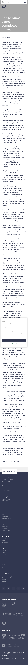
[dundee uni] (6, 614)
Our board (4, 511)
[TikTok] (8, 588)
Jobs (3, 512)
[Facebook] (3, 588)
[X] (18, 588)
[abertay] (19, 614)
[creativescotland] (21, 636)
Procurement (5, 516)
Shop (3, 567)
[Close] (25, 319)
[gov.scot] (11, 645)
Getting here (5, 526)
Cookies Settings (14, 343)
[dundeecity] (4, 604)
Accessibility (5, 528)
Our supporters (5, 542)
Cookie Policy (5, 336)
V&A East (4, 581)
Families (4, 554)
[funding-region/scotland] (12, 636)
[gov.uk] (4, 636)
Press (3, 514)
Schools (4, 550)
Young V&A (4, 579)
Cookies (14, 658)
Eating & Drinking (6, 530)
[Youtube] (23, 588)
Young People (5, 552)
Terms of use (21, 658)
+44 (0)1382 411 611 (7, 491)
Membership (5, 538)
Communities (5, 556)
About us (4, 509)
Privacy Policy (5, 658)
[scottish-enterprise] (12, 604)
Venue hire (4, 564)
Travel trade (5, 566)
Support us (4, 540)
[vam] (4, 623)
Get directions (5, 485)
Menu (21, 2)
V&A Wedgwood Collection (8, 577)
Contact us (4, 489)
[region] (14, 332)
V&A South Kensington (7, 576)
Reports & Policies (6, 518)
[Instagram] (13, 588)
